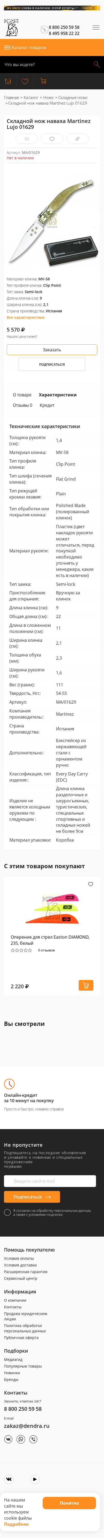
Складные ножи (72, 97)
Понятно (69, 1503)
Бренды (11, 1379)
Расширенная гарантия (25, 1271)
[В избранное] (52, 139)
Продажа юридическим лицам (25, 1316)
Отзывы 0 (22, 405)
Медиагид (13, 1359)
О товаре (22, 395)
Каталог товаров (29, 47)
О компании (15, 1300)
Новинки (12, 1372)
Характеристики (58, 395)
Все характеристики (26, 317)
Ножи (48, 97)
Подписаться (28, 1197)
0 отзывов (46, 950)
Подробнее (16, 1524)
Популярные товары (23, 1366)
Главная (11, 97)
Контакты (13, 1306)
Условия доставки (20, 1265)
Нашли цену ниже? (22, 336)
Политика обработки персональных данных (25, 1328)
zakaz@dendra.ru (27, 1425)
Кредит (47, 405)
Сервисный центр (20, 1278)
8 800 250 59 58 (23, 1408)
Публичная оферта (21, 1337)
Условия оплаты (19, 1258)
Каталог (30, 97)
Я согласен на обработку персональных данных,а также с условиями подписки (52, 1213)
